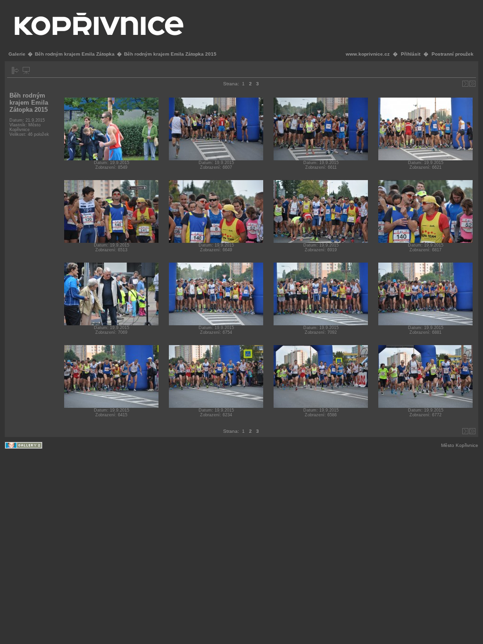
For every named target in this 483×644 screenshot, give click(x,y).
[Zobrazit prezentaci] (26, 70)
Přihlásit (410, 54)
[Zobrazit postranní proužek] (15, 70)
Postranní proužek (453, 54)
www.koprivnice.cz (368, 54)
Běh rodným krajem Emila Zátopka (75, 54)
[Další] (465, 83)
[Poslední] (472, 83)
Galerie (16, 54)
